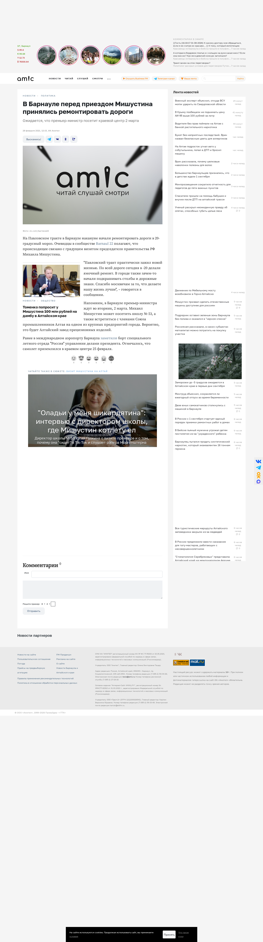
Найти (240, 78)
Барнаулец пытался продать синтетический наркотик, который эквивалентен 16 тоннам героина (202, 445)
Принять (169, 934)
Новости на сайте (26, 654)
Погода (21, 663)
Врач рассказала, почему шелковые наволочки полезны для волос (197, 163)
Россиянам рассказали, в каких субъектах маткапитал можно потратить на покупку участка (201, 330)
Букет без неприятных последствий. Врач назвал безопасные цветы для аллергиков (201, 136)
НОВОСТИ (29, 96)
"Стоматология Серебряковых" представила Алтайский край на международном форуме (202, 558)
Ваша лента (190, 78)
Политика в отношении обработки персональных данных (47, 683)
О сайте (60, 663)
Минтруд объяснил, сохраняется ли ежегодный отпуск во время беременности (202, 395)
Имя (26, 572)
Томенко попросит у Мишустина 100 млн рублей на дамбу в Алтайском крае (50, 311)
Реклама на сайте (65, 659)
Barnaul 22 (104, 243)
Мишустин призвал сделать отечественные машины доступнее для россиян (202, 303)
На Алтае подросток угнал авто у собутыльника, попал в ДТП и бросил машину (198, 150)
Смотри (97, 78)
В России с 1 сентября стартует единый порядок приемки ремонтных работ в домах (202, 420)
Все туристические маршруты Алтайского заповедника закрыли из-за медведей (201, 530)
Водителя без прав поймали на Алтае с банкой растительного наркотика (199, 125)
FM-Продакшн (63, 654)
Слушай (82, 78)
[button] (154, 377)
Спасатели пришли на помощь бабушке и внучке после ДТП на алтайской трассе (200, 197)
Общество (48, 300)
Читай (69, 78)
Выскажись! (33, 139)
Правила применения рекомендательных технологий (45, 678)
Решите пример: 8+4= (36, 604)
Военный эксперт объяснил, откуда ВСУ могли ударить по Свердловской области (200, 102)
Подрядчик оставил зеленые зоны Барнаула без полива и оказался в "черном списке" (202, 317)
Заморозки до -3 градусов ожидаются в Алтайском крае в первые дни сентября (200, 384)
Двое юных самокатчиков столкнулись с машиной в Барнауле (200, 407)
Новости (55, 78)
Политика (48, 96)
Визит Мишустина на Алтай (87, 371)
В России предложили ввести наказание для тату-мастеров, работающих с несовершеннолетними (200, 545)
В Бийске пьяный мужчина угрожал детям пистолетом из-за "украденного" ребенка (201, 432)
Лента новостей (186, 92)
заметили (109, 338)
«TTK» (62, 712)
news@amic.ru (128, 677)
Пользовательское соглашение (33, 659)
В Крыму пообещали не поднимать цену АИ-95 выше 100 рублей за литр (200, 113)
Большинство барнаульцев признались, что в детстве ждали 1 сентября (202, 174)
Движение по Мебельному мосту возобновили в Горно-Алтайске (195, 292)
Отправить (33, 610)
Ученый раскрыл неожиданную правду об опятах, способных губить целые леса (201, 209)
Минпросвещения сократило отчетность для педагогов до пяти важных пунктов (203, 186)
